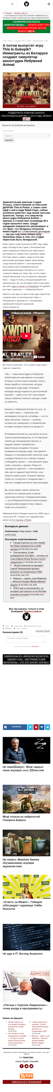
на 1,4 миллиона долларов (34, 231)
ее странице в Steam (21, 519)
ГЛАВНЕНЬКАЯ (7, 1052)
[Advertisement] (26, 171)
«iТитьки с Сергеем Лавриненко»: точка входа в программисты (25, 1006)
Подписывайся (32, 611)
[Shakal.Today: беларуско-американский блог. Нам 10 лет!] (26, 4)
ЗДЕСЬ (31, 31)
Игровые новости (20, 13)
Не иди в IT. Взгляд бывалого (23, 953)
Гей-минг (8, 13)
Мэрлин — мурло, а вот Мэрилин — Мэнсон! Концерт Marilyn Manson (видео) (28, 581)
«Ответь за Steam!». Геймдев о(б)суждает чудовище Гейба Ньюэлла (22, 905)
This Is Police (21, 628)
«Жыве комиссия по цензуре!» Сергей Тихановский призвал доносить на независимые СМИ (27, 568)
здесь (26, 118)
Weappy (7, 204)
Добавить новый (42, 631)
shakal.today (10, 534)
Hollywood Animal (34, 626)
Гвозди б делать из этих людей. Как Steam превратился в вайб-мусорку (27, 546)
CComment (35, 646)
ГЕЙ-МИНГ (39, 1052)
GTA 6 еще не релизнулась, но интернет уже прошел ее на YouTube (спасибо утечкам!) (28, 591)
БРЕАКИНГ (14, 1052)
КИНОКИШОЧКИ (22, 1052)
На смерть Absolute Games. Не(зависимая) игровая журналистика (21, 862)
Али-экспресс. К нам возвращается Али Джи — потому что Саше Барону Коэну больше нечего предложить (29, 557)
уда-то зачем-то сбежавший (25, 286)
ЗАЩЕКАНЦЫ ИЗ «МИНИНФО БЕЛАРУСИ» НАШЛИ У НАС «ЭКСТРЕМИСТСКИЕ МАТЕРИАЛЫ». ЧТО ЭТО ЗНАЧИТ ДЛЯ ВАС (26, 659)
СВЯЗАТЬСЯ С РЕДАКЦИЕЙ (26, 1081)
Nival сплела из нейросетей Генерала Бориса (21, 818)
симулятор (18, 626)
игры (7, 626)
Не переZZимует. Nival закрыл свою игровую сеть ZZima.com (23, 768)
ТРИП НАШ (45, 1052)
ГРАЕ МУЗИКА (31, 1052)
